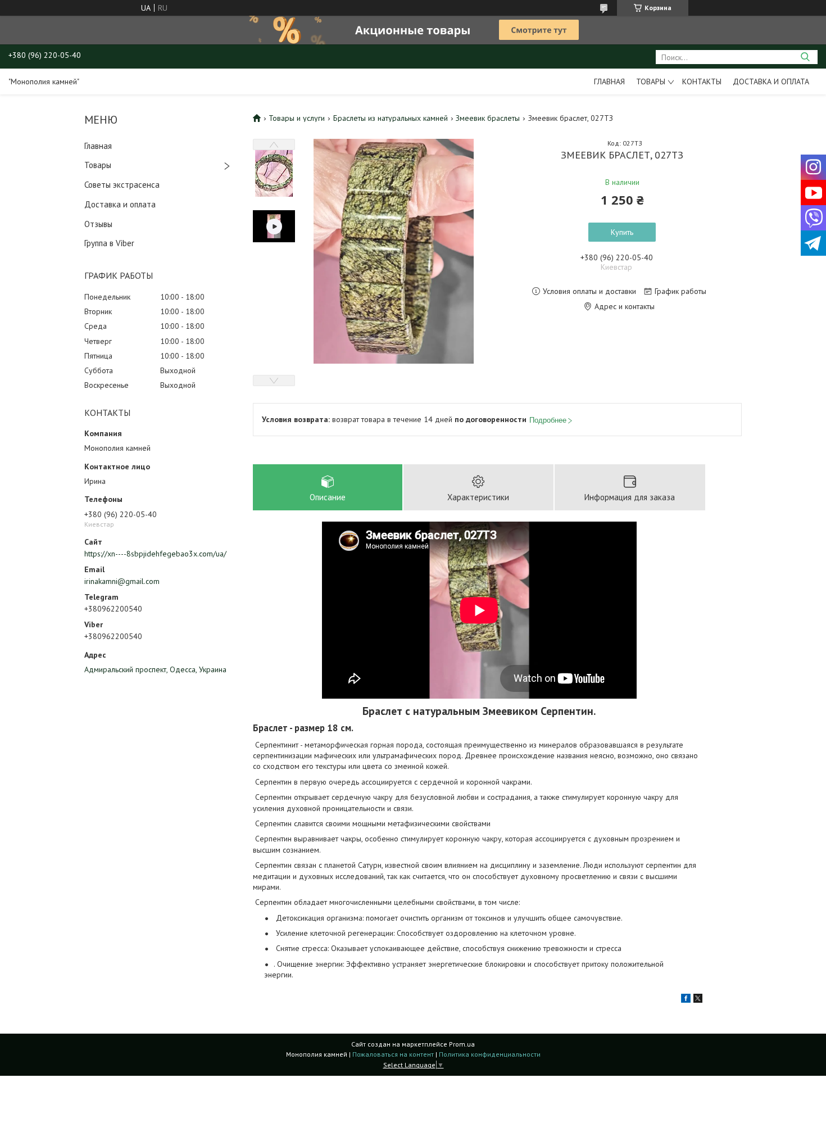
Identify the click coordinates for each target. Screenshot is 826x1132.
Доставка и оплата (771, 81)
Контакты (701, 81)
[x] (697, 1000)
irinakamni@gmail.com (122, 581)
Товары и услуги (297, 118)
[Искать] (805, 57)
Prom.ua (462, 1044)
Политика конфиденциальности (490, 1054)
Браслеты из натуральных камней (390, 118)
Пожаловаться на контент (393, 1054)
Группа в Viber (109, 243)
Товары (650, 81)
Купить (622, 232)
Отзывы (98, 224)
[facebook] (686, 1000)
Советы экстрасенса (122, 184)
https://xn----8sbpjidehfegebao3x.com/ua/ (155, 554)
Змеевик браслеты (488, 118)
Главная (609, 81)
